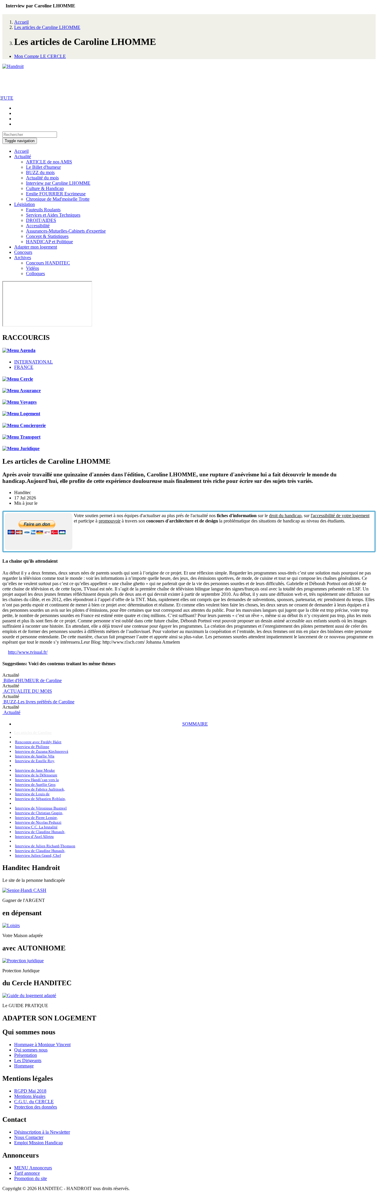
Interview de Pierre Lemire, (36, 817)
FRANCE (23, 367)
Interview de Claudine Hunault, (40, 832)
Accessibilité (38, 225)
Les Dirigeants (27, 1060)
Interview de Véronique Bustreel (41, 808)
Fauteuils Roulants (43, 209)
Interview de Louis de (32, 794)
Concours (23, 252)
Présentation (25, 1055)
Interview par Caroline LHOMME (58, 183)
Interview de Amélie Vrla (34, 756)
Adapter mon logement (35, 246)
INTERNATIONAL (33, 361)
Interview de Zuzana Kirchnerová (41, 751)
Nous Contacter (28, 1137)
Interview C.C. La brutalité (36, 827)
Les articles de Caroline (33, 732)
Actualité (22, 156)
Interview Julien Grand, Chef (38, 855)
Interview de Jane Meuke (35, 770)
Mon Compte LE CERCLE (40, 56)
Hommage (24, 1065)
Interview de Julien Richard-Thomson (45, 846)
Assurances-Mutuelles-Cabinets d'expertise (66, 230)
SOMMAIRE (195, 723)
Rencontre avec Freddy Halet (38, 742)
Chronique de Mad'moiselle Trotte (57, 199)
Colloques (35, 273)
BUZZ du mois (40, 172)
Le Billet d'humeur (43, 167)
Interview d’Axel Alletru (34, 836)
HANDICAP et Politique (49, 241)
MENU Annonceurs (33, 1167)
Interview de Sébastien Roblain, (40, 798)
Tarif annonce (27, 1173)
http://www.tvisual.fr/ (28, 652)
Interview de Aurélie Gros (35, 784)
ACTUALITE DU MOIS (27, 691)
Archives (22, 257)
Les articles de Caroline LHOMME (47, 27)
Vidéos (32, 268)
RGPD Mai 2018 (30, 1090)
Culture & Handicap (45, 188)
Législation (24, 204)
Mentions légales (29, 1096)
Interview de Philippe (32, 746)
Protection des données (35, 1106)
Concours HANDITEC (48, 262)
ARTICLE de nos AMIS (49, 161)
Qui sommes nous (31, 1049)
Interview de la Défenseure (36, 775)
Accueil (21, 22)
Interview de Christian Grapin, (39, 813)
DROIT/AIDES (41, 220)
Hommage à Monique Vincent (42, 1044)
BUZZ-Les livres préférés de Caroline (38, 701)
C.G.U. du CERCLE (34, 1101)
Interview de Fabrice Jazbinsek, (40, 789)
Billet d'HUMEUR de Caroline (32, 680)
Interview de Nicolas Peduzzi (38, 822)
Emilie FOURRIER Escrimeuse (56, 193)
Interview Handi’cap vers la (37, 780)
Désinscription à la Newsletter (42, 1132)
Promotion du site (30, 1178)
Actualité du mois (42, 177)
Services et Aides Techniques (53, 215)
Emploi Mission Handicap (38, 1142)
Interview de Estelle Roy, (35, 761)
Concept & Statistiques (47, 236)
